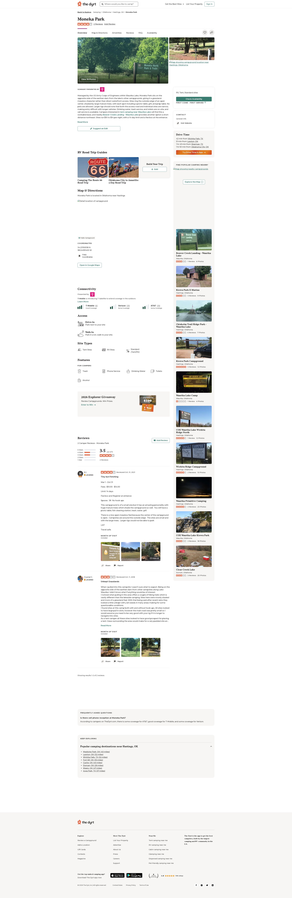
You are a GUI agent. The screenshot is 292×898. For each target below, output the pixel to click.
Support (116, 863)
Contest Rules (117, 885)
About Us (117, 850)
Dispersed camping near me (160, 859)
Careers (116, 859)
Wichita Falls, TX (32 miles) (95, 757)
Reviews (130, 33)
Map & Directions (100, 33)
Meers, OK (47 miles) (92, 768)
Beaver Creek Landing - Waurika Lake (120, 115)
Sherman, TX (197, 144)
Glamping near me (156, 854)
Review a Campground (87, 840)
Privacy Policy (131, 885)
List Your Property (194, 4)
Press (115, 854)
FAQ (140, 33)
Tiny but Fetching (109, 477)
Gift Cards (82, 850)
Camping (96, 12)
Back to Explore (84, 12)
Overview (82, 33)
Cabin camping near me (158, 850)
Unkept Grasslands (110, 581)
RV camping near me (157, 845)
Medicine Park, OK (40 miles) (96, 752)
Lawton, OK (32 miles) (93, 755)
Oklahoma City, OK (200, 147)
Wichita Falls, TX (195, 139)
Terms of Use (144, 885)
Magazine (82, 859)
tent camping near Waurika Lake (135, 112)
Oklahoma (107, 12)
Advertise (117, 845)
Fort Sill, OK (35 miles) (93, 760)
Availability (152, 33)
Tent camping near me (158, 840)
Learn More (83, 302)
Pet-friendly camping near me (161, 863)
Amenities (117, 33)
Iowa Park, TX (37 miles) (94, 771)
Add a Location (84, 845)
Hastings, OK (118, 12)
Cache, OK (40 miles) (92, 763)
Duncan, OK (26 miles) (93, 765)
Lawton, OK (192, 141)
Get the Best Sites (173, 4)
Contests (81, 854)
